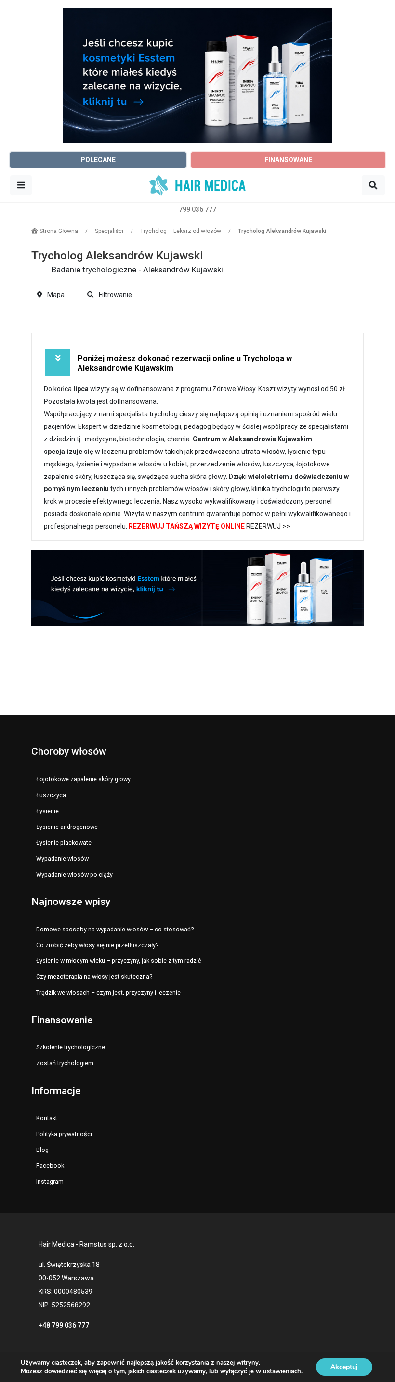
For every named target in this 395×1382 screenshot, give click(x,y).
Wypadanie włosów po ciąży (74, 874)
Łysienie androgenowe (67, 826)
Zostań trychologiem (64, 1063)
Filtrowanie (114, 294)
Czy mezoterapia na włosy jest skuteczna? (94, 976)
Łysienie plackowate (64, 842)
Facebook (50, 1165)
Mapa (55, 294)
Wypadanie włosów (62, 858)
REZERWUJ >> (268, 526)
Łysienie (47, 810)
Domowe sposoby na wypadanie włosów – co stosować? (115, 929)
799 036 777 (197, 209)
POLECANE (98, 160)
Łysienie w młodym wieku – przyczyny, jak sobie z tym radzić (118, 960)
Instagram (50, 1181)
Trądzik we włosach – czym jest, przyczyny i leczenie (108, 992)
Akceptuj (344, 1366)
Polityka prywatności (64, 1133)
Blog (42, 1149)
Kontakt (46, 1118)
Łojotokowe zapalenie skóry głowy (83, 779)
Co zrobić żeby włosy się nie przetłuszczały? (97, 945)
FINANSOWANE (288, 160)
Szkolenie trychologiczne (70, 1047)
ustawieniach (282, 1371)
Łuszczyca (51, 795)
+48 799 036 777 (64, 1325)
